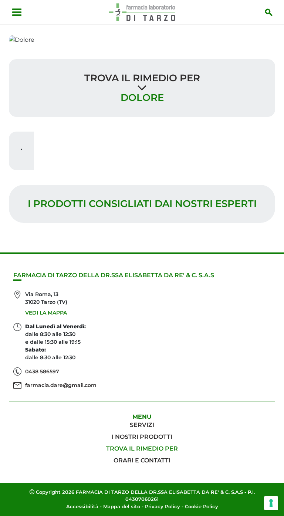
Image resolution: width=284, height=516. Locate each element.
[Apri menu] (17, 12)
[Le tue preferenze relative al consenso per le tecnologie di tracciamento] (271, 503)
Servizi (142, 424)
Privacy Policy (162, 506)
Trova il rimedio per (142, 78)
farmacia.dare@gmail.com (61, 385)
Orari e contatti (142, 460)
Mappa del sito (121, 506)
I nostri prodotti (142, 436)
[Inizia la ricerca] (269, 12)
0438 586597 (42, 371)
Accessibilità (82, 506)
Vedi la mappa (46, 312)
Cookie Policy (201, 506)
